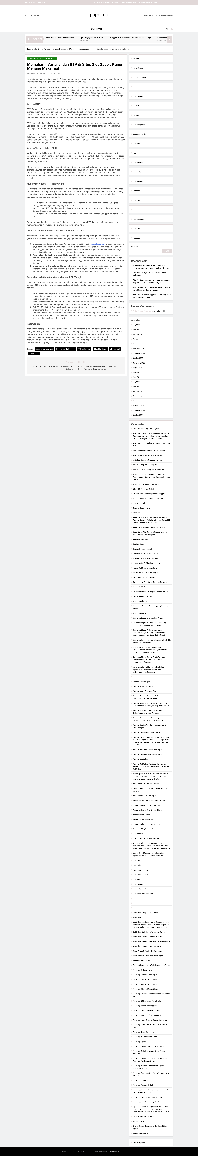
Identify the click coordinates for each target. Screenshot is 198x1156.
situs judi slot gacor (140, 870)
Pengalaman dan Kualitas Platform (146, 784)
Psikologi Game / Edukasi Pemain (146, 838)
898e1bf (32, 73)
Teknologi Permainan (141, 1080)
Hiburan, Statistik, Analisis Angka (145, 558)
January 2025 (138, 401)
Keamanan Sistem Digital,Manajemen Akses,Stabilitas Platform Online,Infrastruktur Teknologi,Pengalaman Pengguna (150, 649)
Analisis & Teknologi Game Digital (146, 429)
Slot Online (137, 917)
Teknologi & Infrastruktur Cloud (145, 979)
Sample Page (96, 29)
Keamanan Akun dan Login (143, 596)
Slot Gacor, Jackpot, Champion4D (145, 913)
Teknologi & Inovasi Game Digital (145, 989)
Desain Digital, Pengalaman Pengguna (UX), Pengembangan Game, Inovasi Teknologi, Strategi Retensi (151, 477)
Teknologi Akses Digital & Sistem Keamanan (150, 1020)
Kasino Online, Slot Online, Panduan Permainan (150, 582)
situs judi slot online (140, 875)
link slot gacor (138, 68)
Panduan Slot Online (140, 759)
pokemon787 (138, 834)
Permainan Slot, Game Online (144, 819)
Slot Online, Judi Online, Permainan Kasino (149, 932)
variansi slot (33, 353)
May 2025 (136, 382)
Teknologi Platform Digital (143, 1085)
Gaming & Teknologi (140, 539)
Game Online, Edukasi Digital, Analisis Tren (149, 527)
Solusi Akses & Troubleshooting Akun (147, 951)
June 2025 (136, 377)
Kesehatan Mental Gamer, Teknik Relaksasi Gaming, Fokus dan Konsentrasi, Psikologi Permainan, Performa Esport (149, 659)
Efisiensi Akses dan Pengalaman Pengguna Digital (152, 494)
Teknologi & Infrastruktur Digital (145, 984)
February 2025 (138, 396)
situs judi (136, 860)
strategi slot (115, 349)
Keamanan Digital (139, 613)
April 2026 (136, 330)
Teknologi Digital (139, 1042)
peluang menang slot (44, 349)
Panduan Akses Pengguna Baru (144, 691)
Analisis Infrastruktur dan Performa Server (149, 451)
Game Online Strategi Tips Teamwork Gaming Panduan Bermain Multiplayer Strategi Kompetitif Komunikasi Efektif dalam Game (151, 520)
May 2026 (136, 325)
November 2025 (139, 353)
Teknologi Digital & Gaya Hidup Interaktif (148, 1046)
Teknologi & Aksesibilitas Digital (145, 975)
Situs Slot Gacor (100, 349)
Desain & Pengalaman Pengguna (145, 465)
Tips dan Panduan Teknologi (143, 1117)
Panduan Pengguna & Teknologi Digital (147, 754)
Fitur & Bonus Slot (139, 503)
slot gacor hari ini (139, 77)
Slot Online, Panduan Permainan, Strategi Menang (151, 941)
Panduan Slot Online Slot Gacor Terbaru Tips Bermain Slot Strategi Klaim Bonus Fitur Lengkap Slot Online (151, 766)
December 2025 (139, 349)
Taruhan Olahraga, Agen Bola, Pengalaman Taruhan (152, 965)
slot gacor (136, 87)
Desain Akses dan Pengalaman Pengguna (148, 470)
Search (134, 246)
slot (134, 153)
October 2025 (138, 358)
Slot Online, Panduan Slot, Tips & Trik (147, 946)
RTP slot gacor (84, 349)
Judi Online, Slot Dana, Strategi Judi (146, 573)
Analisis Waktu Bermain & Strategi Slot (147, 455)
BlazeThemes (114, 1152)
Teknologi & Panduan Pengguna (145, 1006)
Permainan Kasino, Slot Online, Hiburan (147, 810)
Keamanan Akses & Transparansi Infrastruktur (150, 592)
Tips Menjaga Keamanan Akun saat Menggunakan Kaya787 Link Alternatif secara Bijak (84, 37)
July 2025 (136, 372)
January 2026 (138, 344)
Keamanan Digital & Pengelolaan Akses (148, 618)
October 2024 (138, 415)
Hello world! (160, 311)
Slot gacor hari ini (139, 134)
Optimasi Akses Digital (141, 682)
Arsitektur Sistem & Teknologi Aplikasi (147, 460)
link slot (136, 106)
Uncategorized (138, 1121)
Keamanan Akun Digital (141, 601)
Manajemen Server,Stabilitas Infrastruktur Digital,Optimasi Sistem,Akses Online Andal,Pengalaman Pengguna (148, 669)
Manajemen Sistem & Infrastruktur (146, 677)
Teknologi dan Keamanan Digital (145, 1037)
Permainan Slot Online (65, 349)
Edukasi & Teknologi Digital (143, 489)
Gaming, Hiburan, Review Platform (146, 554)
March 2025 (137, 391)
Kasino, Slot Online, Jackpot (143, 587)
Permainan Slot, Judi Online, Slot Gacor (148, 824)
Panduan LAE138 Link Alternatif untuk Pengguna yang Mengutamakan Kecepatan (127, 2)
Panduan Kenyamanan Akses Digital (146, 732)
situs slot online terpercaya (143, 894)
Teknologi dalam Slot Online (143, 1032)
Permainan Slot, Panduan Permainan (146, 829)
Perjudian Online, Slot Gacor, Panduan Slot (149, 800)
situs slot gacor (98, 244)
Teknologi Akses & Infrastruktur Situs (147, 1015)
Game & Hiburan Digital (141, 508)
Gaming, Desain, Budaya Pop (143, 549)
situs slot (136, 143)
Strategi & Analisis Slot (141, 960)
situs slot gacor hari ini (141, 889)
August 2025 (137, 368)
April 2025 (136, 387)
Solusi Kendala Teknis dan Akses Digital (148, 956)
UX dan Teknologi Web (141, 1133)
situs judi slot (138, 865)
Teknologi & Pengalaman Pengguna (146, 1011)
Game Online (137, 513)
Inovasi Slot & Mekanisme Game (145, 568)
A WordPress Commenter (143, 311)
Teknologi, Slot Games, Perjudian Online (148, 1102)
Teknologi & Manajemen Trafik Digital (147, 1001)
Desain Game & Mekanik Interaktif (146, 484)
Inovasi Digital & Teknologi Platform (146, 563)
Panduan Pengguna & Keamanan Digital (147, 750)
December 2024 (139, 406)
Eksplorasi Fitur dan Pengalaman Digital (148, 498)
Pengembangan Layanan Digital (145, 796)
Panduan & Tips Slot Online (143, 686)
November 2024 (139, 410)
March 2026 (137, 334)
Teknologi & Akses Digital (142, 970)
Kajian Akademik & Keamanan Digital (147, 577)
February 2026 (138, 339)
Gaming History (139, 544)
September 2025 (139, 363)
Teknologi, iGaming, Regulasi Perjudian (147, 1097)
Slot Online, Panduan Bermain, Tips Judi (42, 58)
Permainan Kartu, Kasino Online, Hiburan (148, 805)
